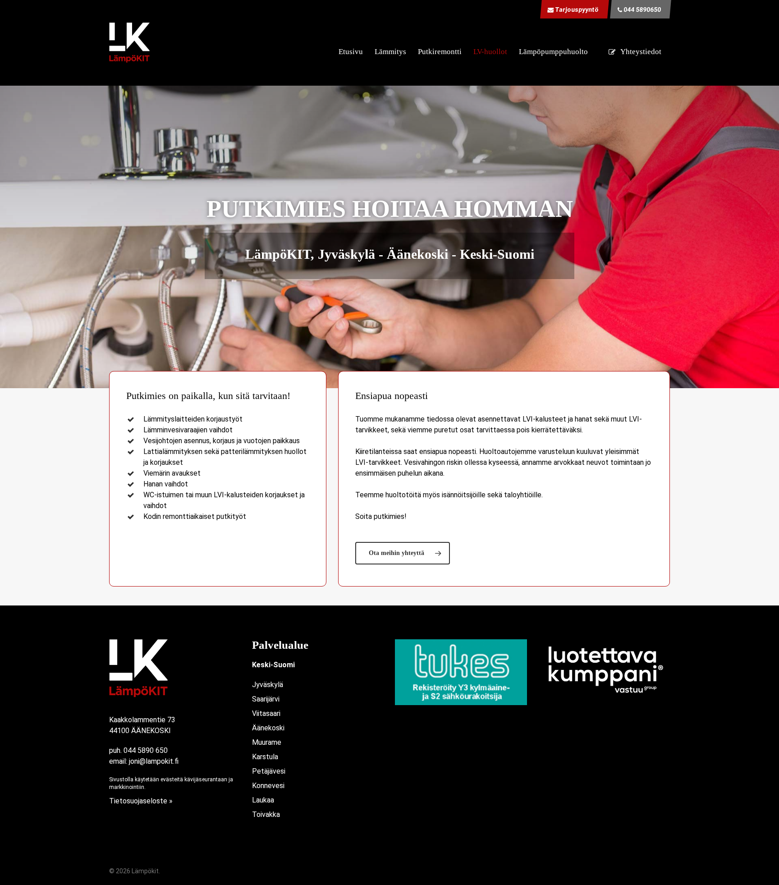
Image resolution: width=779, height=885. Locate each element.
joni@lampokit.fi (154, 761)
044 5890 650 (146, 750)
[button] (402, 553)
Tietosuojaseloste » (141, 801)
